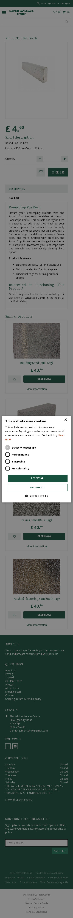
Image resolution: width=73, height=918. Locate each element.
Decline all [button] (37, 487)
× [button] (65, 419)
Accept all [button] (38, 478)
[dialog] (36, 459)
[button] (36, 496)
